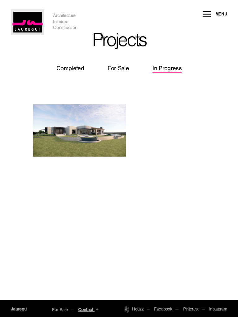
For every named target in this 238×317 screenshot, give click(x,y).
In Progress (167, 69)
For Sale (118, 69)
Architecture (64, 16)
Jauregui (19, 309)
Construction (65, 28)
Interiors (60, 22)
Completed (70, 69)
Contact (86, 310)
